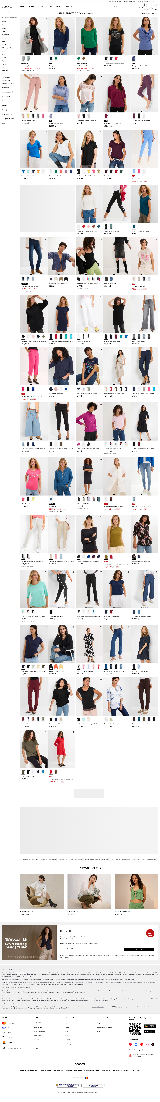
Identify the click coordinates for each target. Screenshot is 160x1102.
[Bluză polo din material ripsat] (61, 36)
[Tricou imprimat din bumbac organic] (89, 366)
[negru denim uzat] (106, 279)
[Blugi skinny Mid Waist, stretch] (34, 256)
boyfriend (81, 983)
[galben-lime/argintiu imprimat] (33, 499)
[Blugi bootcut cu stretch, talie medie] (116, 644)
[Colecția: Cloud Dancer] (42, 891)
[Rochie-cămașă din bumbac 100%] (116, 476)
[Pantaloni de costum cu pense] (34, 696)
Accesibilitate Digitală (92, 1071)
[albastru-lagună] (154, 389)
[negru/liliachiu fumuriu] (28, 557)
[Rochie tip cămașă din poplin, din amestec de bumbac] (144, 421)
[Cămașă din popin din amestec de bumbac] (89, 421)
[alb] (144, 116)
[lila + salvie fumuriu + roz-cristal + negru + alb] (116, 444)
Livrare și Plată (38, 1027)
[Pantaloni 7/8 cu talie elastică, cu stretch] (144, 366)
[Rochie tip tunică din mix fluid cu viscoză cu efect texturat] (61, 749)
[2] (33, 111)
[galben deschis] (61, 667)
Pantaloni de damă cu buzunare (130, 860)
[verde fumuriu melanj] (28, 58)
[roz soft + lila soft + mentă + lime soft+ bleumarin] (126, 444)
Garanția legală (135, 1071)
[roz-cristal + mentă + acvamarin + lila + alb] (106, 444)
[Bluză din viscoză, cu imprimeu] (116, 696)
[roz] (83, 667)
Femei (67, 1023)
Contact (36, 1048)
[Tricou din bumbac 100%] (34, 149)
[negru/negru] (78, 499)
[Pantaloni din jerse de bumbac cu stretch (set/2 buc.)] (34, 534)
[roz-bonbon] (33, 337)
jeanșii (35, 983)
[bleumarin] (51, 58)
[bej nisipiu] (51, 557)
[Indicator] (95, 14)
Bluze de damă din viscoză (148, 860)
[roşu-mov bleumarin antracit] (98, 279)
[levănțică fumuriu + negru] (88, 499)
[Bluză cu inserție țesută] (144, 256)
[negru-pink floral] (144, 279)
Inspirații (67, 1040)
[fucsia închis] (78, 444)
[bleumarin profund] (56, 719)
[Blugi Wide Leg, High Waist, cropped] (144, 589)
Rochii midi (35, 860)
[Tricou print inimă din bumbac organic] (116, 36)
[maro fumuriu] (33, 719)
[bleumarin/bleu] (139, 557)
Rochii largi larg (62, 860)
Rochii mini (105, 860)
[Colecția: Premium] (89, 891)
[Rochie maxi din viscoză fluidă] (89, 644)
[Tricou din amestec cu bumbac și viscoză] (116, 149)
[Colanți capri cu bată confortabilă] (144, 93)
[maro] (56, 772)
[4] (37, 111)
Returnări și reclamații (40, 1031)
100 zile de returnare (129, 2)
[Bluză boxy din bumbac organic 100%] (89, 696)
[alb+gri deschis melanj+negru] (93, 279)
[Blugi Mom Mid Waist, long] (89, 314)
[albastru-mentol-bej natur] (23, 612)
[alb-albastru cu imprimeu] (106, 719)
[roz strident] (56, 557)
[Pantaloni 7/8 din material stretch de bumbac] (61, 421)
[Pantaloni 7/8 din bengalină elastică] (144, 149)
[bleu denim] (23, 444)
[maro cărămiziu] (93, 226)
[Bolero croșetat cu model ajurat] (61, 256)
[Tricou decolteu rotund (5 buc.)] (116, 421)
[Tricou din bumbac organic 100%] (144, 204)
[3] (35, 111)
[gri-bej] (61, 279)
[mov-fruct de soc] (134, 116)
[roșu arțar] (116, 337)
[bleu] (149, 279)
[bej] (106, 389)
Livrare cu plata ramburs (14, 1048)
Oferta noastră (69, 1018)
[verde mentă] (56, 171)
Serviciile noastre (39, 1018)
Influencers (37, 1044)
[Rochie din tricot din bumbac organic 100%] (61, 314)
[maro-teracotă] (111, 499)
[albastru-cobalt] (88, 557)
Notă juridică (106, 1071)
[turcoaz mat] (66, 337)
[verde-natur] (106, 557)
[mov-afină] (106, 116)
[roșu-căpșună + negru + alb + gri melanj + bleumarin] (121, 444)
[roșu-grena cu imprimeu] (116, 58)
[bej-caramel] (83, 58)
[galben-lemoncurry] (28, 116)
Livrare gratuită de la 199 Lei (146, 2)
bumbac (111, 991)
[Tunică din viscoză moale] (61, 366)
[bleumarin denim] (28, 444)
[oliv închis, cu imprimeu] (23, 772)
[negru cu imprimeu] (106, 58)
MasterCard (11, 1023)
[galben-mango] (56, 667)
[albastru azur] (23, 171)
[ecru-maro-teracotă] (28, 612)
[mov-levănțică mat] (66, 171)
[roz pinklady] (43, 116)
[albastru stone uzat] (139, 337)
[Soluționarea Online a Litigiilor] (93, 1085)
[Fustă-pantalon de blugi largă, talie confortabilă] (34, 421)
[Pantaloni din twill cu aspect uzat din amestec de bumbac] (61, 534)
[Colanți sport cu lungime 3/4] (116, 204)
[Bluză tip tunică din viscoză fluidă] (144, 534)
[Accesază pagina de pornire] (11, 6)
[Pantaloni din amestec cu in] (34, 93)
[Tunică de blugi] (61, 476)
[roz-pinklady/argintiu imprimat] (23, 499)
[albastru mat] (51, 116)
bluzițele (57, 984)
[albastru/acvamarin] (83, 719)
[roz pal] (78, 116)
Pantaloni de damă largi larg (48, 860)
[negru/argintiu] (28, 499)
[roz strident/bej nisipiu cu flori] (93, 667)
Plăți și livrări (5, 1018)
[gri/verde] (111, 226)
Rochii (12, 1009)
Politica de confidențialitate (28, 1071)
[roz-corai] (61, 171)
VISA (9, 1028)
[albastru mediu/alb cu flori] (88, 667)
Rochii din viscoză (115, 860)
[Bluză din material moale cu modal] (89, 36)
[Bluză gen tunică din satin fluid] (116, 93)
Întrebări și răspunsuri (40, 1023)
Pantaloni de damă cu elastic (92, 860)
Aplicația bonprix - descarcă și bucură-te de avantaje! (141, 1018)
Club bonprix (37, 1040)
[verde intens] (56, 58)
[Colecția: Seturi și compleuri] (136, 891)
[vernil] (33, 667)
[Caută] (139, 7)
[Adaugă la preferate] (46, 18)
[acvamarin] (28, 171)
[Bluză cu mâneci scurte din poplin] (89, 149)
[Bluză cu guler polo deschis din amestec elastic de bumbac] (34, 644)
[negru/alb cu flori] (78, 667)
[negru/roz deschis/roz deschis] (134, 557)
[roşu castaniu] (111, 612)
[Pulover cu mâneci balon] (61, 93)
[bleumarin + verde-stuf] (83, 499)
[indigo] (51, 279)
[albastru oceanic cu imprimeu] (43, 772)
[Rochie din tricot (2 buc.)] (89, 476)
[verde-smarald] (121, 337)
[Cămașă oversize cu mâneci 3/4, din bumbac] (34, 314)
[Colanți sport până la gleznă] (61, 589)
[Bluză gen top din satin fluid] (144, 36)
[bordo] (106, 171)
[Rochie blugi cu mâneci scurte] (144, 644)
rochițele (40, 1001)
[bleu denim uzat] (144, 337)
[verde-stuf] (88, 389)
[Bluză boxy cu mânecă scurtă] (116, 589)
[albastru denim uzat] (111, 279)
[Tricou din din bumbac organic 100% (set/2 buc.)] (34, 589)
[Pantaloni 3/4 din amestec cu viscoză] (34, 366)
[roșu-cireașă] (111, 389)
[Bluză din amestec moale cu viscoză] (89, 93)
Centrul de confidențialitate (74, 1071)
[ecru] (88, 116)
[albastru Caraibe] (71, 337)
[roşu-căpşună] (51, 772)
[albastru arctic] (66, 389)
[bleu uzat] (33, 279)
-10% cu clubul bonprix (115, 2)
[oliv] (43, 337)
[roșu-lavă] (83, 226)
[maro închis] (134, 719)
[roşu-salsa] (116, 171)
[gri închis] (38, 116)
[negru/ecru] (33, 612)
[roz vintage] (23, 116)
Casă (66, 1036)
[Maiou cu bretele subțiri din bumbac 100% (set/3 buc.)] (89, 256)
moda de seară (21, 973)
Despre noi (100, 1023)
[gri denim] (134, 337)
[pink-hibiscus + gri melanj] (93, 499)
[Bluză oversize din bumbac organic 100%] (89, 534)
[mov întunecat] (93, 557)
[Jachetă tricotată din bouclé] (61, 644)
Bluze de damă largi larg (75, 860)
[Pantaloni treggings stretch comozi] (144, 476)
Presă (98, 1031)
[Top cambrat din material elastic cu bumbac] (116, 534)
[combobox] (125, 7)
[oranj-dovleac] (38, 171)
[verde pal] (139, 279)
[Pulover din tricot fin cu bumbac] (61, 696)
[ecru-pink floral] (134, 279)
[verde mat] (121, 171)
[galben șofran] (88, 171)
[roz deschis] (56, 389)
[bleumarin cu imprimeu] (111, 58)
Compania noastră (102, 1018)
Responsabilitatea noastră (104, 1027)
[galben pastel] (38, 667)
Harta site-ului (58, 1071)
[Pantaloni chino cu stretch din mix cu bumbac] (144, 696)
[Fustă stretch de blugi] (116, 256)
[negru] (33, 116)
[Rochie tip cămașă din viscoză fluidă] (116, 366)
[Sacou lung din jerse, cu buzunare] (34, 36)
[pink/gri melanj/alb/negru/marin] (111, 444)
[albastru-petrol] (134, 226)
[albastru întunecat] (71, 171)
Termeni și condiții (45, 1071)
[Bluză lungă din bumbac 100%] (116, 314)
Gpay (9, 1032)
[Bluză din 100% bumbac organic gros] (89, 204)
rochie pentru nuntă (98, 1007)
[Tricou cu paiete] (34, 476)
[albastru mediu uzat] (134, 499)
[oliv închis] (116, 389)
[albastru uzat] (28, 279)
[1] (31, 111)
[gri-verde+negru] (98, 499)
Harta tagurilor (69, 1044)
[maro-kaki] (98, 171)
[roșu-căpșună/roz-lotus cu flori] (98, 667)
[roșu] (56, 337)
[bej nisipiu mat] (88, 612)
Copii (66, 1031)
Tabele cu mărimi (38, 1036)
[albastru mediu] (134, 171)
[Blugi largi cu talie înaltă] (144, 314)
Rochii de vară (26, 860)
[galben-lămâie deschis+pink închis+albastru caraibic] (88, 279)
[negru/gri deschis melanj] (23, 557)
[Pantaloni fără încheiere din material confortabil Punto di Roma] (89, 589)
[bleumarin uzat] (23, 279)
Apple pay (10, 1037)
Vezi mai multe (24, 914)
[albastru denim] (33, 444)
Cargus (10, 1042)
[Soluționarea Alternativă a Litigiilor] (67, 1085)
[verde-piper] (98, 226)
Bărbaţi (67, 1027)
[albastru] (134, 58)
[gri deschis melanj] (23, 58)
